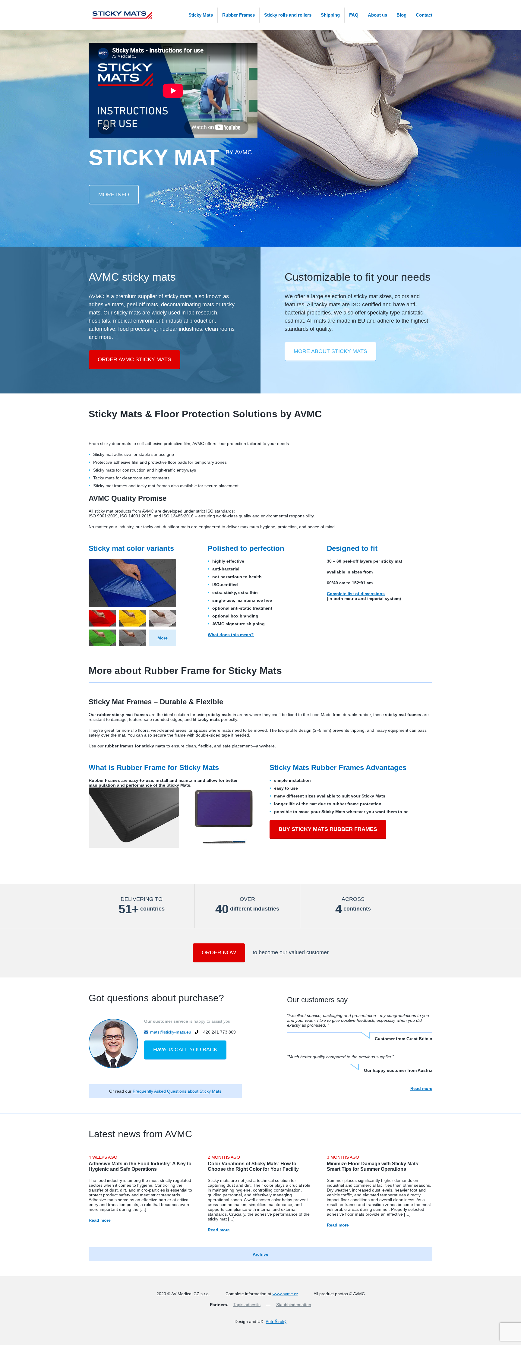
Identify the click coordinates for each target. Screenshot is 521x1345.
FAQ (353, 14)
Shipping (330, 14)
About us (377, 14)
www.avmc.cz (285, 1293)
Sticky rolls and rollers (287, 14)
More (162, 638)
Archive (260, 1254)
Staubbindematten (293, 1304)
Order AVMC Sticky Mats (134, 359)
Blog (401, 14)
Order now (219, 952)
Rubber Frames (238, 14)
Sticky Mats (200, 14)
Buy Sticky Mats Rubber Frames (328, 829)
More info (113, 194)
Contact (424, 14)
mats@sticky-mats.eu (170, 1032)
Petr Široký (276, 1321)
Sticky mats (121, 15)
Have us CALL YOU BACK (185, 1050)
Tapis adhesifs (246, 1304)
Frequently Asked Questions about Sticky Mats (177, 1091)
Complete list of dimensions (356, 593)
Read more (421, 1088)
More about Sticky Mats (330, 351)
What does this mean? (231, 634)
